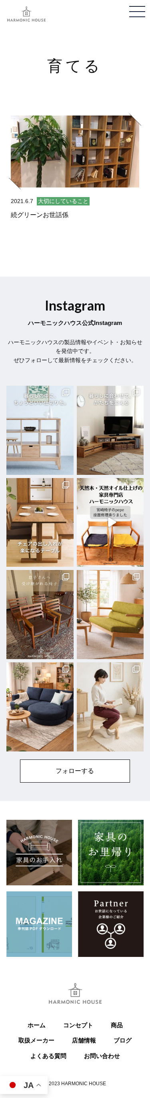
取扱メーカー (36, 1040)
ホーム (37, 1025)
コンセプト (78, 1025)
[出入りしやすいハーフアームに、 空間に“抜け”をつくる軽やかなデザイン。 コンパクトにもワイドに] (110, 614)
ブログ (123, 1040)
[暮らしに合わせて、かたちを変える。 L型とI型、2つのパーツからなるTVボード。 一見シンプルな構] (110, 430)
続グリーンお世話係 (39, 214)
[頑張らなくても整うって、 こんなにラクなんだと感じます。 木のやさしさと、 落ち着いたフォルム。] (110, 706)
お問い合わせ (102, 1055)
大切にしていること (63, 201)
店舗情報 (84, 1040)
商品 (117, 1025)
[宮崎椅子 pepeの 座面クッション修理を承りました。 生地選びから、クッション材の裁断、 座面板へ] (110, 522)
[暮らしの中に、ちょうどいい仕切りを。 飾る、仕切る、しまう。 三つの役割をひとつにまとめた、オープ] (40, 430)
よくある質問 (48, 1055)
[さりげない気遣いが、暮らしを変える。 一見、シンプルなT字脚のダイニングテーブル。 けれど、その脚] (40, 522)
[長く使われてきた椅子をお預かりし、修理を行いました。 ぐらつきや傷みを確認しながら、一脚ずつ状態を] (40, 614)
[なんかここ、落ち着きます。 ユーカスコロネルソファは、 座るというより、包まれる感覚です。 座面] (40, 706)
